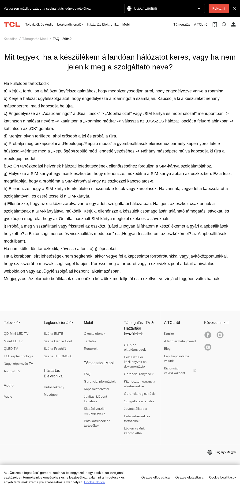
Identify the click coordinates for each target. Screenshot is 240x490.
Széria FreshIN (55, 348)
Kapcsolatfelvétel (96, 389)
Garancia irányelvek (139, 374)
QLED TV (11, 348)
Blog (167, 348)
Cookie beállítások (222, 477)
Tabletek (90, 341)
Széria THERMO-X (58, 356)
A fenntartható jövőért (180, 341)
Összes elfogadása (155, 477)
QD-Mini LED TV (16, 333)
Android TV (12, 371)
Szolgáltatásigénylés (139, 401)
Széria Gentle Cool (58, 341)
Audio (8, 396)
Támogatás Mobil (35, 39)
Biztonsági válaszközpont (174, 370)
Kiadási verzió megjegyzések (94, 411)
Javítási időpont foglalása (95, 399)
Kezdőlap (11, 39)
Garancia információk (100, 381)
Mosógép (51, 394)
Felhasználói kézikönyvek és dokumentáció (135, 361)
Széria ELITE (53, 333)
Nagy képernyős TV (18, 363)
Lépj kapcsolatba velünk (176, 358)
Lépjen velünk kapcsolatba (134, 430)
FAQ (87, 374)
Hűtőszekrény (54, 387)
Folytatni (218, 8)
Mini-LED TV (13, 341)
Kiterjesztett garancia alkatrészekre (139, 384)
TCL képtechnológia (18, 356)
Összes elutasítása (189, 477)
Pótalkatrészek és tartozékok (97, 423)
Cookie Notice (94, 482)
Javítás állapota (135, 408)
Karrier (169, 333)
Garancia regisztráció (140, 393)
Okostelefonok (94, 333)
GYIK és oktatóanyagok (135, 347)
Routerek (91, 348)
